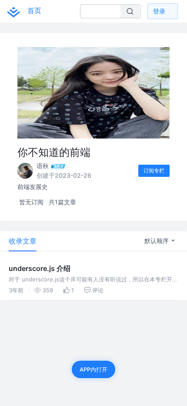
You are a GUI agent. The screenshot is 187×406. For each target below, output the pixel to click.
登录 (159, 11)
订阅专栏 (154, 170)
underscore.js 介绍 (39, 268)
